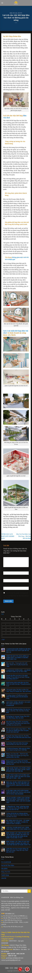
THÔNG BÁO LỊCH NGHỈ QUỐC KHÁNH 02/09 (7, 536)
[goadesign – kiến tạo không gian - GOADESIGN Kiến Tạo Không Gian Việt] (16, 3)
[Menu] (2, 3)
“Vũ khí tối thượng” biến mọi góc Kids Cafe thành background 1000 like (18, 749)
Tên (4, 570)
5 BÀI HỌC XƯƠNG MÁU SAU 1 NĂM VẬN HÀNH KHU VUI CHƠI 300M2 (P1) (18, 828)
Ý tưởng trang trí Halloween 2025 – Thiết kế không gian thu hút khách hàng (17, 696)
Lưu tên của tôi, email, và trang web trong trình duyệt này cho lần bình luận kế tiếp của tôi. (16, 595)
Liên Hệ (3, 878)
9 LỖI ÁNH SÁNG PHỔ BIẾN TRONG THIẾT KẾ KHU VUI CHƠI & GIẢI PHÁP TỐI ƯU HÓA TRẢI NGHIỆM (18, 792)
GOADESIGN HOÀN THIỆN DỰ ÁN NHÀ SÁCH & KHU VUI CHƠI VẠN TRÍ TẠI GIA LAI (18, 650)
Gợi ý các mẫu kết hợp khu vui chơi (15, 332)
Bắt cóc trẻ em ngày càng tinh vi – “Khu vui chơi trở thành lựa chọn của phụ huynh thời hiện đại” (18, 730)
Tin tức (20, 13)
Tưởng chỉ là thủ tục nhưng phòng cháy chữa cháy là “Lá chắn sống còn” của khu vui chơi (18, 815)
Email (5, 577)
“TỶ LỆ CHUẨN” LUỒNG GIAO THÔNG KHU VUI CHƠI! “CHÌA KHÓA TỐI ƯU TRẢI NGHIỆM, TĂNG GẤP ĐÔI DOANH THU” (18, 800)
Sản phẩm (4, 868)
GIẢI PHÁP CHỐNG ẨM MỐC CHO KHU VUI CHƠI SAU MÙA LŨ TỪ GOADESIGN (18, 703)
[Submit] (29, 891)
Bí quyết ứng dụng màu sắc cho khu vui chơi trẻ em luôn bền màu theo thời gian (18, 737)
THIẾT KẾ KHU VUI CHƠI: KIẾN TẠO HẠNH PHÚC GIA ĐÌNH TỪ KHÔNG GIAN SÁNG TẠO (17, 657)
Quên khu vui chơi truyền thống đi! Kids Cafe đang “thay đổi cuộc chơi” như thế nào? (17, 850)
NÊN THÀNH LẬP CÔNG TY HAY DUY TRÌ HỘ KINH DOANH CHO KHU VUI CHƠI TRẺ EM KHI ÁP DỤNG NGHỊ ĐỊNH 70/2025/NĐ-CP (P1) (17, 835)
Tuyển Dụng (5, 875)
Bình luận (6, 555)
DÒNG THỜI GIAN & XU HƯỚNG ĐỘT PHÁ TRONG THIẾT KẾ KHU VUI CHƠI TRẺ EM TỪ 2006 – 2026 (18, 776)
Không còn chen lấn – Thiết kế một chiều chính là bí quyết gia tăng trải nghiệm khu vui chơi (17, 755)
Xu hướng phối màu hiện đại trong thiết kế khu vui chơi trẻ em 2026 (17, 743)
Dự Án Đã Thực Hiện (7, 865)
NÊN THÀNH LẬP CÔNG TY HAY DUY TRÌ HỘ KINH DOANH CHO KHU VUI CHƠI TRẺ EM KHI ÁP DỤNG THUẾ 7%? (18, 843)
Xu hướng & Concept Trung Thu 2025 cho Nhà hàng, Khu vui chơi (18, 717)
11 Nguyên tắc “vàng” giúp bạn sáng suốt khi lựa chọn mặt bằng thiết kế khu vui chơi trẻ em (17, 808)
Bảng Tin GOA (13, 13)
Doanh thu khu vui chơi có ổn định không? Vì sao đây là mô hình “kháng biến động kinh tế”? (17, 677)
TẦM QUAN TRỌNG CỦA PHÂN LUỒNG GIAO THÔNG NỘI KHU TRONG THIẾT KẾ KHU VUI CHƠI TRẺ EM (18, 769)
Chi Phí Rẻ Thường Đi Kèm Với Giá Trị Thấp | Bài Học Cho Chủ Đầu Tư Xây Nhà (18, 710)
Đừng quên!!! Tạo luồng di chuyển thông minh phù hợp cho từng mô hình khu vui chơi (18, 762)
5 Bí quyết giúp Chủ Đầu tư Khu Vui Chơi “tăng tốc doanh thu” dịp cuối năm (18, 690)
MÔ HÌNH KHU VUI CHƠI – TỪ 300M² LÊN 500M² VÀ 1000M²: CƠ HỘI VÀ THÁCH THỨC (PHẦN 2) (18, 822)
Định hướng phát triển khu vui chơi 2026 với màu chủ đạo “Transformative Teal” (18, 684)
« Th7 (3, 640)
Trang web (6, 585)
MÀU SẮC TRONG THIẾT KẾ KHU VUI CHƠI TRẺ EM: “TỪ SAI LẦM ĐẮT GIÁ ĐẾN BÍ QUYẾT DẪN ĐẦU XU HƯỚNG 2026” (17, 784)
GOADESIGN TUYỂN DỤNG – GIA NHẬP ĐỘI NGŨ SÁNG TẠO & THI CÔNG (18, 670)
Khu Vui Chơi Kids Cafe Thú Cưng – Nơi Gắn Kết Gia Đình (23, 536)
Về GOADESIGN (6, 862)
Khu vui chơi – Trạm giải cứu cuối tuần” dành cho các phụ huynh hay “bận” (17, 664)
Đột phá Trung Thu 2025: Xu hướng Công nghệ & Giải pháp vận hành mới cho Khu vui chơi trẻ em (18, 723)
